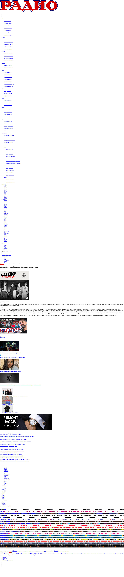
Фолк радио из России (9, 149)
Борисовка (5, 207)
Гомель (5, 211)
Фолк (5, 147)
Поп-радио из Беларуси (8, 93)
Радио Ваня (2, 527)
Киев (5, 486)
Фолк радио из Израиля (10, 151)
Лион (4, 219)
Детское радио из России (10, 179)
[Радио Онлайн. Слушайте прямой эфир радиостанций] (29, 12)
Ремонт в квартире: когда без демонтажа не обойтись (9, 452)
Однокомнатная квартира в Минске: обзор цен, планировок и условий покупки (13, 439)
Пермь (5, 477)
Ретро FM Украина (4, 533)
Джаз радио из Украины (10, 170)
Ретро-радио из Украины (8, 102)
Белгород (5, 204)
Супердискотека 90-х (4, 539)
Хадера (5, 240)
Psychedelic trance (3, 529)
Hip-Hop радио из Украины (8, 123)
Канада (5, 192)
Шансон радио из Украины (8, 67)
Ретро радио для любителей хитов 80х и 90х (114, 553)
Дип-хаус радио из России (8, 53)
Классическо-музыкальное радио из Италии (13, 163)
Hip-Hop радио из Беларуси (8, 126)
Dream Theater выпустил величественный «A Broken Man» (12, 357)
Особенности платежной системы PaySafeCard (10, 531)
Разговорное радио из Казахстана (9, 140)
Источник (1, 334)
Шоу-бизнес (5, 248)
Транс (3, 70)
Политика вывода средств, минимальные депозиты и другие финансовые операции (17, 513)
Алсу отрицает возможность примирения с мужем (10, 371)
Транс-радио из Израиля (8, 79)
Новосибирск (6, 224)
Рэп (2, 119)
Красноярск (6, 472)
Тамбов (5, 481)
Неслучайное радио (4, 546)
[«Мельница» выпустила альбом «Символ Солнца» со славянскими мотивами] (7, 395)
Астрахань (5, 202)
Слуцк (5, 234)
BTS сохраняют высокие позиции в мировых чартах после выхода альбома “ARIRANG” (15, 441)
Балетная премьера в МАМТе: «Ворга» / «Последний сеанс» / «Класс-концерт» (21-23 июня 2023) (20, 384)
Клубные (3, 37)
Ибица (5, 212)
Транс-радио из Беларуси (8, 77)
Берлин (5, 206)
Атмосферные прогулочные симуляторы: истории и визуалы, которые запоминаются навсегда (15, 447)
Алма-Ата (5, 200)
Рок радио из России (7, 21)
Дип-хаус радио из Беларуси (8, 58)
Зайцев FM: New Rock (4, 545)
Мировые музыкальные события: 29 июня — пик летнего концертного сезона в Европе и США (17, 436)
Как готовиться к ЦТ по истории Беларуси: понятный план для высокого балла (13, 457)
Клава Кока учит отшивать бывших (8, 404)
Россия (5, 186)
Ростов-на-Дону (6, 231)
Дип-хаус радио (10, 553)
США (4, 196)
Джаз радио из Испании (10, 175)
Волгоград (5, 209)
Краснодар (5, 217)
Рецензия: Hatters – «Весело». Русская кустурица (10, 412)
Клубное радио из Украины (8, 42)
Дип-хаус (3, 51)
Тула (4, 237)
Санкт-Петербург (6, 233)
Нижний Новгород (6, 223)
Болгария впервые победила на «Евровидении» (8, 446)
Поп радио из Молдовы (8, 95)
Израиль (3, 493)
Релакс (3, 107)
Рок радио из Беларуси (7, 25)
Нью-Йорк (5, 225)
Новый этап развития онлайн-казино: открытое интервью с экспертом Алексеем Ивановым (19, 523)
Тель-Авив (5, 236)
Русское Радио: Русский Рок (6, 519)
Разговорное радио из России (9, 135)
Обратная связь (4, 249)
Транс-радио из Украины (8, 74)
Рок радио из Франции (7, 35)
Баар (4, 203)
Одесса (5, 227)
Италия (5, 190)
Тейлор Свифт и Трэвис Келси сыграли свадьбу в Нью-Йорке (11, 434)
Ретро (3, 98)
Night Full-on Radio (4, 537)
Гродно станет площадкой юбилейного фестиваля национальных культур (13, 442)
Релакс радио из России (8, 109)
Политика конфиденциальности (7, 560)
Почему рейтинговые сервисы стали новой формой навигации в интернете (12, 444)
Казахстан (5, 191)
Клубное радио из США (8, 49)
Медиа (5, 246)
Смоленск (5, 480)
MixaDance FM (3, 515)
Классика (5, 158)
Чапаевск (5, 241)
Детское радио (2, 553)
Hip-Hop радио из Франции (8, 130)
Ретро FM (2, 511)
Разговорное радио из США (8, 142)
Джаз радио (6, 553)
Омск (5, 476)
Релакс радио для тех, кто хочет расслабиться (98, 553)
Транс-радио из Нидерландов (9, 84)
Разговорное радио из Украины (9, 137)
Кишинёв (5, 216)
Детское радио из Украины (10, 182)
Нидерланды (6, 195)
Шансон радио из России (8, 65)
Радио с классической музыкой (57, 553)
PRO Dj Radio (3, 509)
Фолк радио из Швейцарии (10, 156)
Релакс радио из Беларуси (8, 114)
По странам (4, 184)
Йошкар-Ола (6, 213)
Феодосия (5, 239)
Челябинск (5, 483)
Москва (5, 473)
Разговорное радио (88, 553)
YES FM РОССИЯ (4, 525)
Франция (5, 197)
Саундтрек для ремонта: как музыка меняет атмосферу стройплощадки (11, 449)
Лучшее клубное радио (25, 553)
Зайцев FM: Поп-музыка (5, 521)
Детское (5, 177)
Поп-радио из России (7, 91)
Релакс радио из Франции (8, 116)
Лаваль (5, 218)
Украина (5, 187)
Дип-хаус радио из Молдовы (8, 60)
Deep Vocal (2, 543)
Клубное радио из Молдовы (8, 46)
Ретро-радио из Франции (8, 105)
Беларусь (5, 185)
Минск (5, 221)
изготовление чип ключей (7, 548)
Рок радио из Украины (7, 23)
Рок (2, 18)
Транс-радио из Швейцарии (8, 86)
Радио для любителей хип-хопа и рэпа (47, 553)
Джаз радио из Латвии (9, 172)
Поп (2, 88)
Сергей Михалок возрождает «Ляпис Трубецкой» (10, 352)
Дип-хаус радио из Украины (8, 56)
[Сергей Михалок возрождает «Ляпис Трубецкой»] (9, 351)
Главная (1, 263)
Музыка (5, 247)
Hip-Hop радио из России (8, 121)
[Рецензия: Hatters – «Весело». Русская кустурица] (7, 411)
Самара (5, 232)
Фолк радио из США (9, 154)
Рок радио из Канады (7, 32)
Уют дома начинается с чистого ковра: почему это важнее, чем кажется (11, 451)
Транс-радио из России (7, 72)
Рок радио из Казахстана (8, 28)
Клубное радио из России (8, 39)
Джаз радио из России (9, 168)
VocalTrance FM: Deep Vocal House (7, 541)
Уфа (4, 238)
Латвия (5, 193)
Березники (5, 205)
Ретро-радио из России (7, 100)
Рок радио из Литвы (7, 30)
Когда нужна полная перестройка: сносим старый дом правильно (11, 454)
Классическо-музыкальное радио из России (13, 161)
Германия (3, 492)
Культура (5, 245)
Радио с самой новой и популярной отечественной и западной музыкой (73, 553)
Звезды (5, 244)
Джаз (5, 165)
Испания (5, 189)
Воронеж (5, 210)
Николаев (5, 226)
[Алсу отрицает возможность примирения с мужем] (9, 369)
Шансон (3, 63)
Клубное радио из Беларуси (8, 44)
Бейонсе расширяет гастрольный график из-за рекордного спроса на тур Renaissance (15, 459)
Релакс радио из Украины (8, 112)
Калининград (6, 214)
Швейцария (5, 198)
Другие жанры (4, 144)
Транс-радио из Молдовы (8, 81)
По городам (4, 199)
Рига (4, 230)
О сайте (3, 559)
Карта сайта (4, 557)
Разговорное (4, 133)
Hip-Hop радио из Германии (8, 128)
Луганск (5, 220)
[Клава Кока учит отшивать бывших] (7, 403)
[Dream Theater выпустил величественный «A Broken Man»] (0, 355)
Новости (3, 243)
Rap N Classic (3, 535)
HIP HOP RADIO (3, 517)
